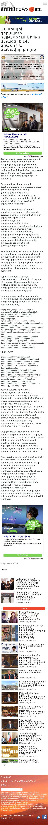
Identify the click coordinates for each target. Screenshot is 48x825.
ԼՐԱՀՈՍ (24, 609)
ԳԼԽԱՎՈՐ (6, 777)
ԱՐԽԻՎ (5, 785)
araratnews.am (7, 802)
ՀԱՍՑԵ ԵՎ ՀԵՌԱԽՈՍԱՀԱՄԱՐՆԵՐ (18, 781)
